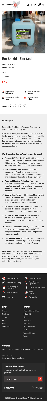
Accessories (33, 297)
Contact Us (6, 327)
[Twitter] (15, 106)
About (4, 320)
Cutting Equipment (35, 278)
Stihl (25, 330)
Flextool (26, 317)
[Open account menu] (35, 5)
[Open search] (28, 5)
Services (5, 317)
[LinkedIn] (25, 106)
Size (3, 72)
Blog (3, 323)
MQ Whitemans (29, 327)
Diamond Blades (12, 278)
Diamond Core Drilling (14, 283)
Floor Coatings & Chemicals (12, 287)
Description (8, 120)
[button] (39, 5)
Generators (10, 297)
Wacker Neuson (29, 333)
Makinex (27, 323)
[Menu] (3, 4)
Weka (26, 336)
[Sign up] (40, 379)
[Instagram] (20, 106)
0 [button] (40, 4)
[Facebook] (10, 106)
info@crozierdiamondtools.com (13, 358)
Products (5, 314)
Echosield (27, 314)
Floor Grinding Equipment (34, 283)
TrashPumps (31, 292)
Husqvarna (27, 320)
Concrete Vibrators (13, 292)
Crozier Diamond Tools (32, 311)
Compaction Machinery (37, 287)
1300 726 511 (31, 5)
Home (4, 311)
